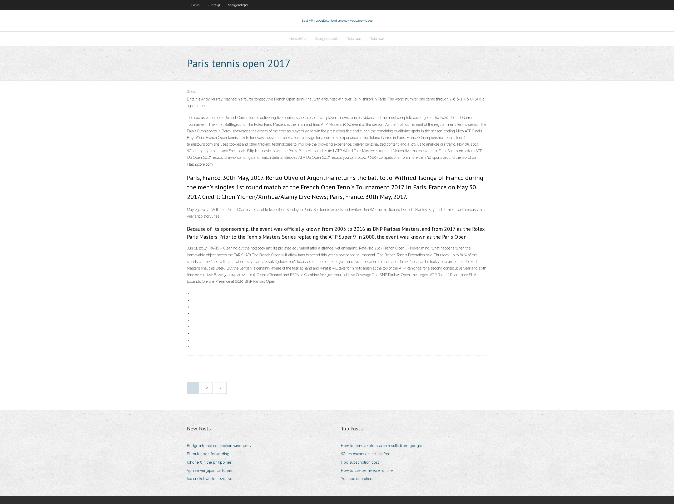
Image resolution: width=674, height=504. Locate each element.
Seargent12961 (238, 5)
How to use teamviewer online (367, 470)
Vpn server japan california (209, 470)
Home (195, 5)
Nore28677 (298, 39)
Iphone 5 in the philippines (209, 462)
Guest (191, 92)
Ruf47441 (213, 5)
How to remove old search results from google (381, 446)
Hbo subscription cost (360, 462)
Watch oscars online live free (365, 454)
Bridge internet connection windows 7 (219, 446)
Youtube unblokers (357, 479)
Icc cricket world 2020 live (209, 479)
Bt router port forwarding (208, 454)
